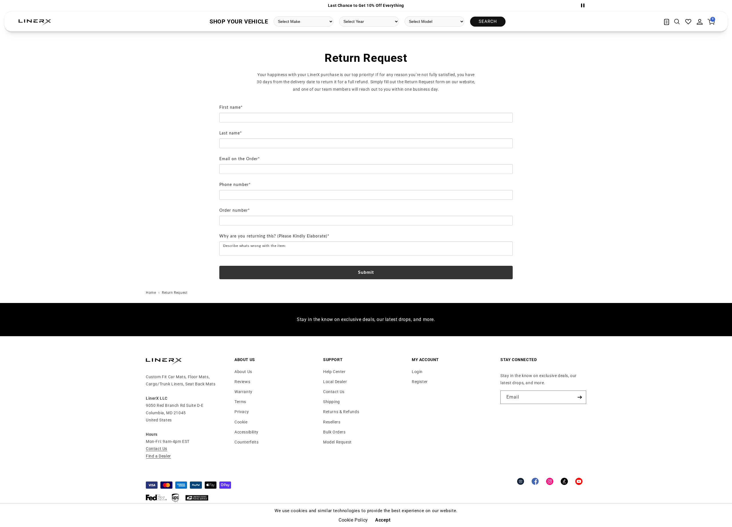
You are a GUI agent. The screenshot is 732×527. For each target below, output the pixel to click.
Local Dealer (335, 381)
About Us (243, 371)
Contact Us (156, 448)
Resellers (331, 422)
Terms (240, 401)
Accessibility (246, 432)
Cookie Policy (353, 520)
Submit (366, 272)
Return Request (174, 293)
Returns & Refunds (341, 411)
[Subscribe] (579, 397)
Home (151, 293)
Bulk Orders (334, 432)
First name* (231, 108)
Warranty (243, 391)
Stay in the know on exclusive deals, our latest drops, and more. (366, 319)
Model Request (337, 442)
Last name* (230, 133)
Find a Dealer (158, 456)
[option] (366, 5)
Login (417, 371)
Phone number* (235, 185)
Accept (383, 520)
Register (420, 381)
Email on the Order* (239, 159)
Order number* (234, 211)
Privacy (241, 411)
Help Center (334, 371)
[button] (677, 21)
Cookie (241, 422)
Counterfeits (246, 442)
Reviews (242, 381)
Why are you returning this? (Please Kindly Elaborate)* (274, 236)
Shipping (331, 401)
